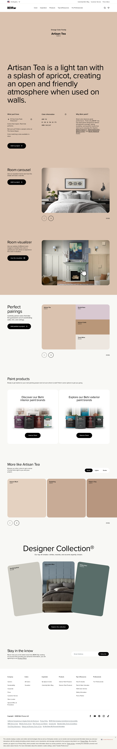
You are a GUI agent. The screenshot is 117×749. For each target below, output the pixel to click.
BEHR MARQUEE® (94, 130)
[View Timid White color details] (93, 342)
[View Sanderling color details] (66, 498)
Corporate (10, 689)
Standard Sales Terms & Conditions (67, 724)
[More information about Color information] (65, 114)
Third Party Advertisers (14, 726)
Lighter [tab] (97, 470)
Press (9, 692)
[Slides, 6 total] (76, 190)
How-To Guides (80, 682)
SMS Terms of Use (13, 724)
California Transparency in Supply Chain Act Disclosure (23, 721)
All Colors (27, 682)
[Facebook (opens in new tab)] (90, 716)
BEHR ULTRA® (80, 131)
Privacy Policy (22, 658)
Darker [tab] (105, 470)
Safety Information (81, 692)
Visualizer (27, 685)
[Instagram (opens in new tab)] (103, 716)
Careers (10, 682)
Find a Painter (80, 696)
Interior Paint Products (65, 682)
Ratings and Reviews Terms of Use (32, 726)
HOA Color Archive (81, 689)
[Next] (51, 218)
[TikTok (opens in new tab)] (108, 716)
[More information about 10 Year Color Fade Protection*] (31, 119)
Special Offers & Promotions (12, 704)
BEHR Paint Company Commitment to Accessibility (63, 721)
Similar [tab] (89, 470)
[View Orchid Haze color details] (93, 311)
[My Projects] (108, 8)
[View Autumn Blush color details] (26, 498)
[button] (107, 739)
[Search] (105, 8)
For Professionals (98, 682)
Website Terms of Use (25, 724)
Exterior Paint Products (65, 685)
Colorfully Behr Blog (47, 685)
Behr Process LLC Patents (40, 724)
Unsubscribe (52, 724)
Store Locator (11, 699)
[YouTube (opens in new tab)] (94, 716)
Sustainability (11, 685)
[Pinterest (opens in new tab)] (99, 716)
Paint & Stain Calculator (82, 685)
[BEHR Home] (11, 8)
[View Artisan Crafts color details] (93, 326)
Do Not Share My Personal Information (54, 726)
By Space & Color (47, 682)
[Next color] (16, 523)
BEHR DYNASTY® (81, 130)
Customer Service (13, 696)
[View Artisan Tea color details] (59, 326)
